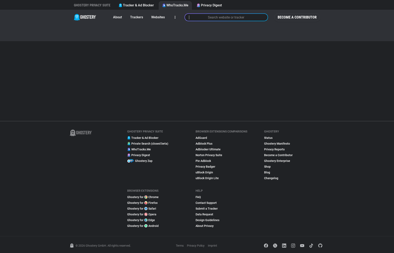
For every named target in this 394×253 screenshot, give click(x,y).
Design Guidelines (207, 220)
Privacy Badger (205, 166)
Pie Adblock (203, 160)
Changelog (271, 178)
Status (268, 137)
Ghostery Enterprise (277, 160)
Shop (267, 166)
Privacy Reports (274, 149)
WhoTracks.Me (177, 5)
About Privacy (205, 225)
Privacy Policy (196, 245)
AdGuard (201, 137)
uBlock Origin (204, 172)
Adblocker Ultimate (208, 149)
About (117, 17)
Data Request (204, 214)
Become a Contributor (297, 17)
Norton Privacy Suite (209, 155)
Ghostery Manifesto (277, 143)
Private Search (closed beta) (149, 143)
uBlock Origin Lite (207, 178)
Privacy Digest (211, 5)
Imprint (212, 245)
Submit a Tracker (207, 208)
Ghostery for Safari (141, 208)
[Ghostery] (85, 17)
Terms (180, 245)
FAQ (198, 197)
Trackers (136, 17)
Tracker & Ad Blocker (138, 5)
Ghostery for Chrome (143, 197)
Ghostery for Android (143, 225)
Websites (158, 17)
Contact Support (206, 202)
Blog (267, 172)
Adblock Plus (204, 143)
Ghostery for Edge (141, 220)
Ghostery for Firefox (142, 202)
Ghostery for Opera (141, 214)
